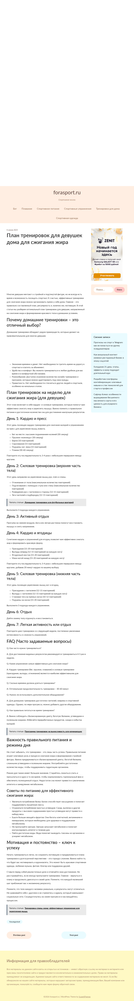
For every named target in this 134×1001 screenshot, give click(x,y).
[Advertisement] (67, 74)
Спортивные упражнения (77, 209)
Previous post (19, 935)
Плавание (27, 209)
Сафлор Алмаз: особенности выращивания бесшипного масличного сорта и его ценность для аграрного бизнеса (107, 400)
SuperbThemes (85, 997)
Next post (74, 935)
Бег (15, 209)
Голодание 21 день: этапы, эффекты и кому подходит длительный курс (106, 370)
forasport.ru (67, 192)
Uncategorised (14, 922)
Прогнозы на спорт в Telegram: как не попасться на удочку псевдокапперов (108, 345)
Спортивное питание (48, 209)
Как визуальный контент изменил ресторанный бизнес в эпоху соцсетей (109, 358)
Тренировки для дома (108, 209)
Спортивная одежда (67, 218)
